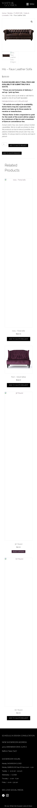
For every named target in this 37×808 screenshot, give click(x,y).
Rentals (10, 13)
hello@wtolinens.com (9, 101)
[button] (31, 21)
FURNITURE (18, 13)
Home (4, 13)
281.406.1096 (23, 101)
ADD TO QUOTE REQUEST (18, 145)
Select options (18, 551)
